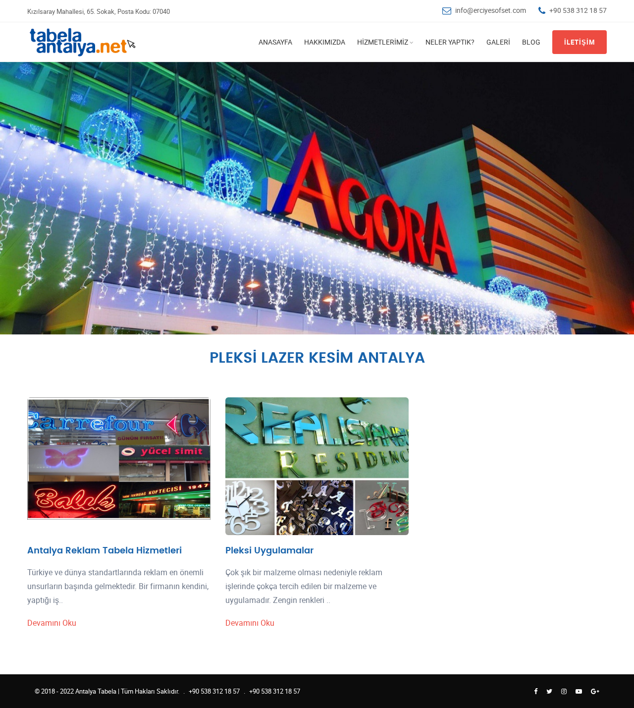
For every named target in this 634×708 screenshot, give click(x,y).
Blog (531, 42)
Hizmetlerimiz (382, 42)
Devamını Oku (51, 622)
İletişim (579, 42)
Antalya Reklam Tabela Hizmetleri (104, 550)
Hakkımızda (324, 42)
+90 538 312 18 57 (578, 10)
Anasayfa (275, 42)
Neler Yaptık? (450, 42)
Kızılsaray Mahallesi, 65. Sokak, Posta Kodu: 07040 (98, 11)
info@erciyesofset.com (490, 10)
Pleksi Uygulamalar (269, 550)
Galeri (498, 42)
